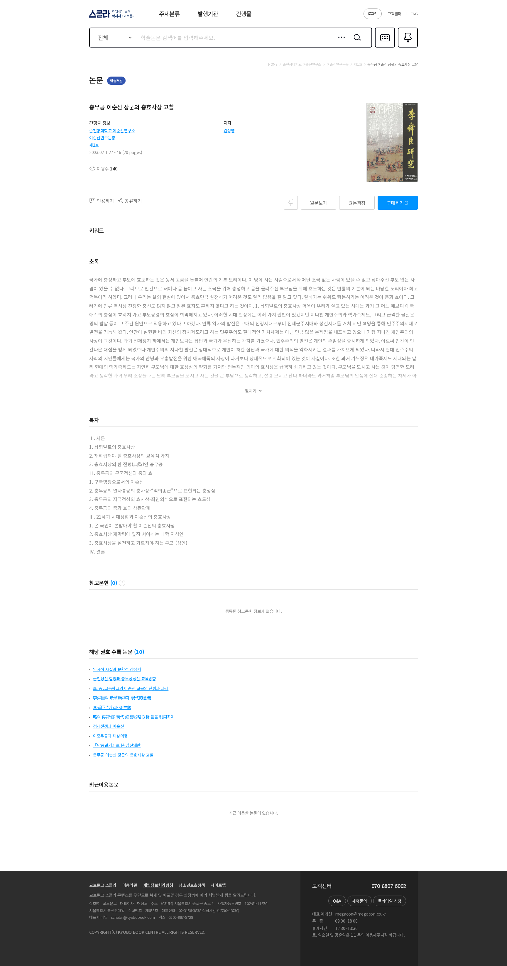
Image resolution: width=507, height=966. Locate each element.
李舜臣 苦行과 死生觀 (112, 707)
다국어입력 (385, 47)
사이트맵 (218, 885)
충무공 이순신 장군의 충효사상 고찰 (123, 755)
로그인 (372, 13)
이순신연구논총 (102, 138)
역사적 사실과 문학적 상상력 (117, 669)
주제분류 (169, 13)
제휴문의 (359, 901)
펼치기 (250, 390)
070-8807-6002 (388, 886)
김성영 (229, 130)
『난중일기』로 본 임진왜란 (117, 745)
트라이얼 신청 (389, 901)
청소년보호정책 (192, 885)
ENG (414, 13)
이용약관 (129, 885)
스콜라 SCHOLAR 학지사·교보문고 (112, 17)
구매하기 (395, 202)
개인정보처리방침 (158, 885)
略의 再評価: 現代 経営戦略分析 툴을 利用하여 (134, 717)
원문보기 (318, 202)
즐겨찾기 (407, 47)
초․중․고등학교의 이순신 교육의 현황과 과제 (130, 688)
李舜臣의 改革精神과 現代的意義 (122, 698)
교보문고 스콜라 (102, 885)
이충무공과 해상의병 (110, 736)
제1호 (94, 145)
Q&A (337, 901)
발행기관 (207, 13)
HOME (273, 64)
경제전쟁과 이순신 (108, 726)
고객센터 (394, 13)
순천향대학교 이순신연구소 (112, 130)
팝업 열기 (122, 583)
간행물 (243, 13)
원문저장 (357, 202)
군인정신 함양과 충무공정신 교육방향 (124, 678)
